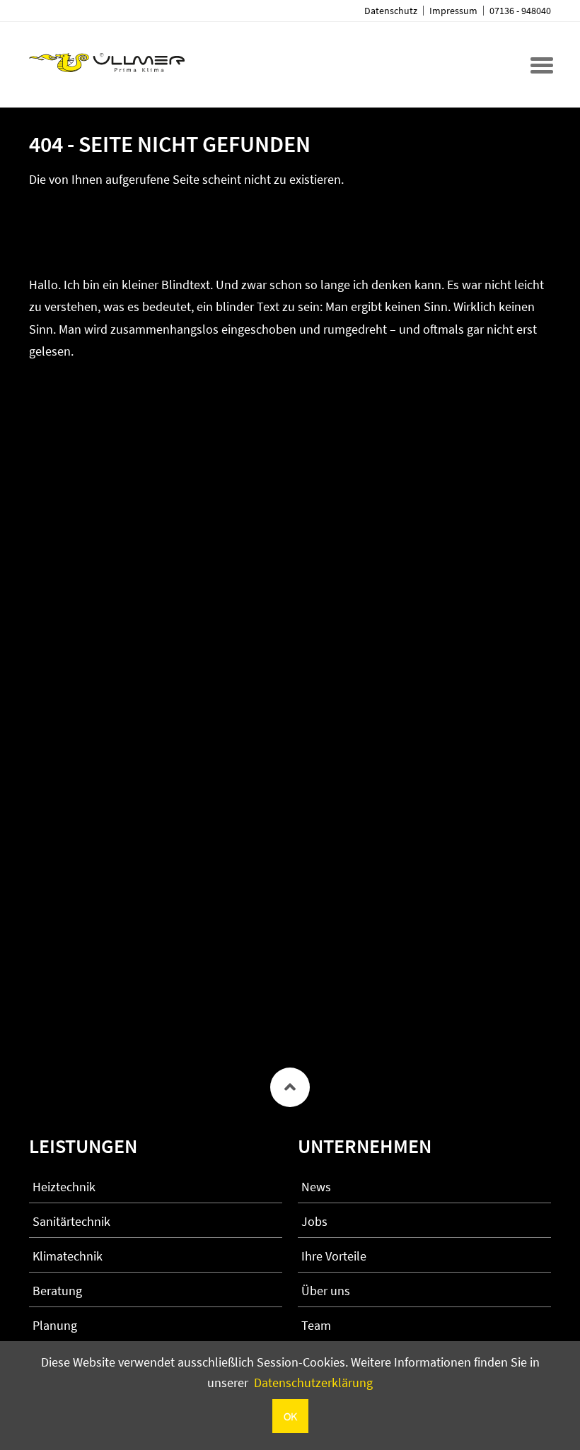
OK (290, 1416)
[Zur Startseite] (107, 62)
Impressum (453, 10)
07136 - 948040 (520, 10)
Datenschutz (390, 10)
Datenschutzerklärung (313, 1382)
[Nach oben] (290, 1087)
